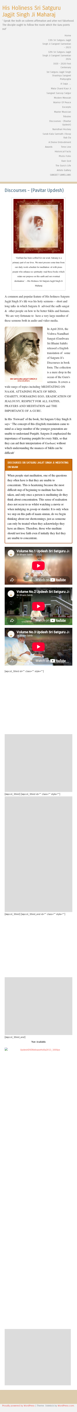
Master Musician (62, 111)
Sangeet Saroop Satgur (59, 93)
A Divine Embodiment (60, 142)
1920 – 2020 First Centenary (62, 65)
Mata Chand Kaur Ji (61, 88)
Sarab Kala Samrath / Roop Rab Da (57, 135)
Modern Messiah (62, 97)
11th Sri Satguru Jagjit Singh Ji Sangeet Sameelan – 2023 (56, 44)
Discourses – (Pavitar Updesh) (60, 123)
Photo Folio (65, 156)
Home (68, 35)
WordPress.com (66, 1405)
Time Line (66, 146)
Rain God (66, 161)
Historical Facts (63, 151)
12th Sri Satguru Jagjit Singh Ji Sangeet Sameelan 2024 (56, 55)
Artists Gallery (64, 170)
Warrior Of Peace (62, 102)
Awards (49, 146)
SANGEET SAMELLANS (60, 174)
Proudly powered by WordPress (18, 1405)
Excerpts (66, 107)
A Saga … (66, 83)
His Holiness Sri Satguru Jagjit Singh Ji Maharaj (31, 11)
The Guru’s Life (63, 165)
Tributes (67, 116)
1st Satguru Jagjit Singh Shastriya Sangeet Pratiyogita (58, 75)
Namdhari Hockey (62, 129)
